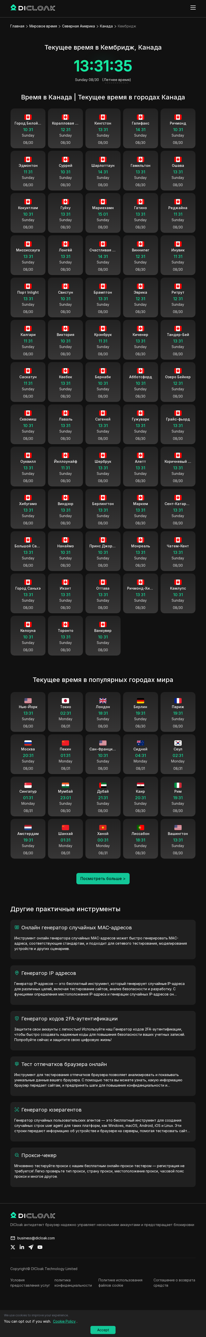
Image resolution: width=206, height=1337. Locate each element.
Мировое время (43, 26)
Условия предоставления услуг (30, 1282)
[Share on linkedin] (21, 1247)
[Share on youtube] (39, 1247)
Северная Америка (78, 26)
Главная (17, 26)
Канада (106, 26)
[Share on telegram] (30, 1247)
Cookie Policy (64, 1321)
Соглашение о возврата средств (174, 1282)
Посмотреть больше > (103, 878)
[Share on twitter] (12, 1247)
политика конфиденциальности (73, 1282)
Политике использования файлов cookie (120, 1282)
